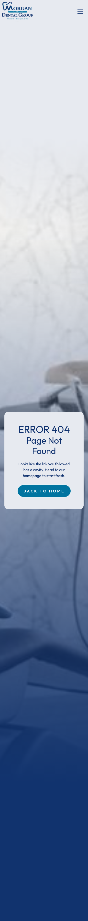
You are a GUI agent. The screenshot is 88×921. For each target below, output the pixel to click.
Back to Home (44, 491)
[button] (80, 12)
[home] (17, 11)
